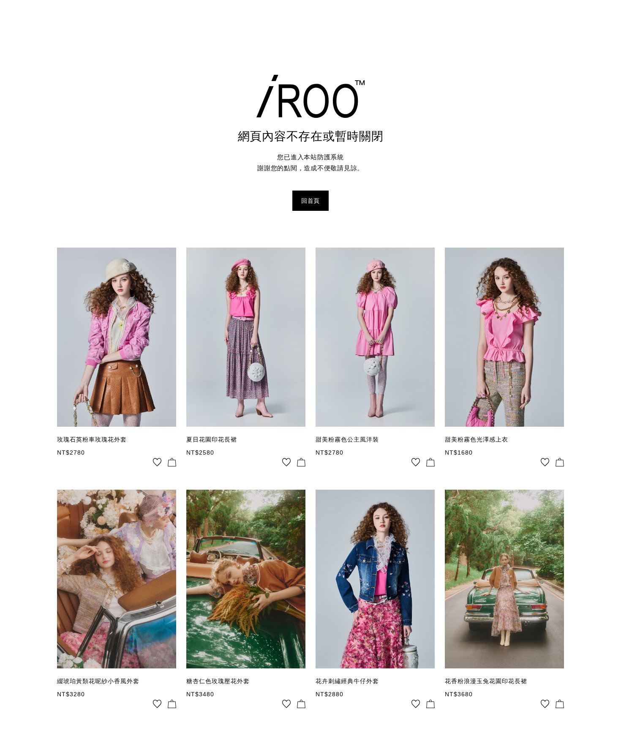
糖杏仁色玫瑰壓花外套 (218, 681)
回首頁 (310, 200)
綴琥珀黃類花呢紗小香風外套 (98, 681)
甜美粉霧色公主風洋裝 (347, 439)
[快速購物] (172, 462)
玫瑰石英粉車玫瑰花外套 (92, 439)
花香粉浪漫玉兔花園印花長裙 (486, 681)
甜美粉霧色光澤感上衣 (476, 439)
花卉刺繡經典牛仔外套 (347, 681)
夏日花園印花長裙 (211, 439)
